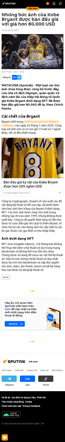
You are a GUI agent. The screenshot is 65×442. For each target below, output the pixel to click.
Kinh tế (44, 370)
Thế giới (19, 370)
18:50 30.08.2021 (10, 30)
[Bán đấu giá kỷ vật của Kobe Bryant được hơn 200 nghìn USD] (32, 158)
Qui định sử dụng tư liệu (24, 397)
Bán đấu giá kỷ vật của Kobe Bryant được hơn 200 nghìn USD (30, 184)
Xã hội (6, 277)
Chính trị (32, 370)
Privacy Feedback (31, 405)
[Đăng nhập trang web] (54, 3)
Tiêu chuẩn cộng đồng (13, 401)
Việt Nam (7, 370)
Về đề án (6, 397)
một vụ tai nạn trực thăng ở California (30, 123)
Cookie (28, 401)
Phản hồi (41, 397)
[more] (60, 192)
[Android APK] (11, 414)
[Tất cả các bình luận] (5, 437)
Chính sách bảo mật (11, 405)
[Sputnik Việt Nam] (9, 4)
